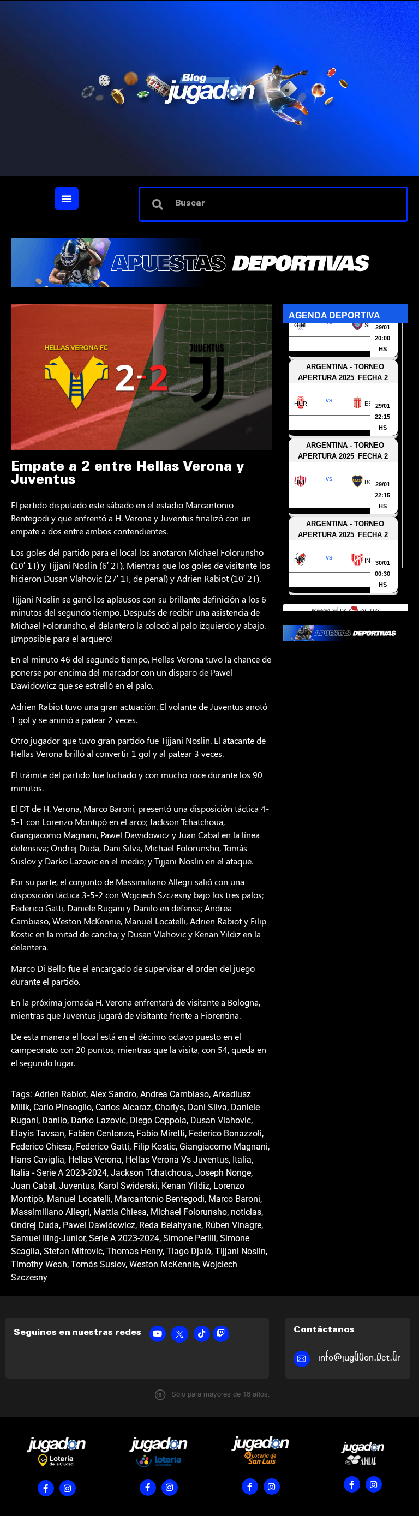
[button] (67, 198)
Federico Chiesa (41, 1146)
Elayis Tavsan (37, 1133)
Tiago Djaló (188, 1251)
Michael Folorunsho (189, 1212)
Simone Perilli (189, 1238)
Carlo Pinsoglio (62, 1107)
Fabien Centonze (100, 1133)
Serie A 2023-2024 (124, 1238)
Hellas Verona (95, 1159)
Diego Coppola (158, 1120)
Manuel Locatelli (79, 1199)
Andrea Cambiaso (174, 1094)
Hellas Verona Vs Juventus (177, 1159)
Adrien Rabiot (60, 1094)
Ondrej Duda (35, 1225)
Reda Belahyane (170, 1225)
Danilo (54, 1120)
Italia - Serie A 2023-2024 (59, 1173)
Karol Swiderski (128, 1186)
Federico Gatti (102, 1146)
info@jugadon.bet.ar (359, 1357)
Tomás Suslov (98, 1264)
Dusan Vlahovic (220, 1120)
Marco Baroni (234, 1199)
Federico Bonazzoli (225, 1133)
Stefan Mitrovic (73, 1251)
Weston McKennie (164, 1264)
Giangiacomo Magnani (223, 1146)
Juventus (76, 1186)
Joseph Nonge (223, 1173)
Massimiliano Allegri (50, 1212)
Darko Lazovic (98, 1120)
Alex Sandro (113, 1094)
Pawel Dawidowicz (99, 1225)
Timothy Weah (39, 1264)
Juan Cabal (33, 1186)
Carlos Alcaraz (123, 1107)
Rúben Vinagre (233, 1225)
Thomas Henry (134, 1251)
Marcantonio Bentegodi (160, 1199)
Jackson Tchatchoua (151, 1173)
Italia (242, 1159)
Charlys (169, 1107)
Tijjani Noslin (240, 1251)
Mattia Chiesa (120, 1212)
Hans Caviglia (37, 1159)
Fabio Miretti (160, 1133)
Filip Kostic (154, 1146)
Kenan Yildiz (185, 1186)
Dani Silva (207, 1107)
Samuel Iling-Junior (48, 1238)
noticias (246, 1212)
